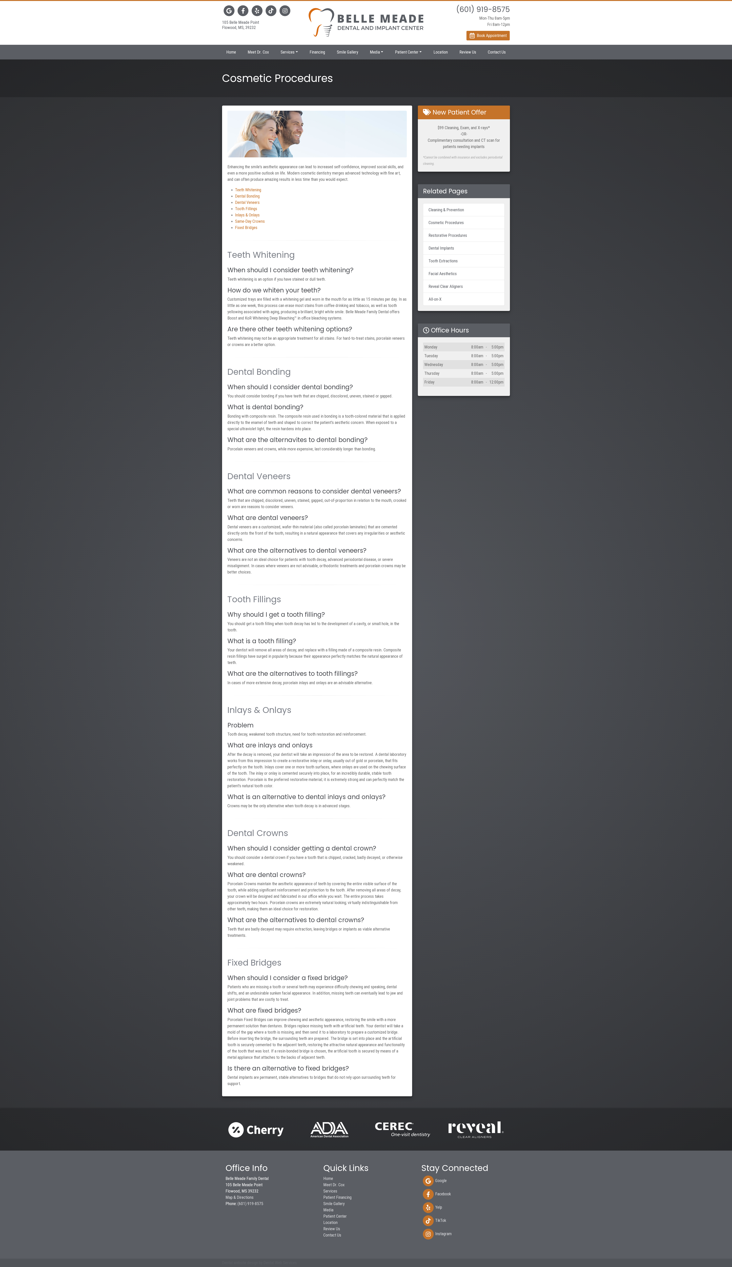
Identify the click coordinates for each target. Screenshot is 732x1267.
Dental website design (240, 1262)
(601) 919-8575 (250, 1203)
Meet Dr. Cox (258, 52)
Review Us (467, 52)
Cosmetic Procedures (446, 222)
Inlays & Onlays (247, 215)
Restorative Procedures (448, 235)
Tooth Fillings (246, 208)
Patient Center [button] (406, 52)
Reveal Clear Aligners (446, 286)
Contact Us (497, 52)
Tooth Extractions (443, 261)
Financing (317, 52)
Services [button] (288, 52)
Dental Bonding (247, 196)
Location (440, 52)
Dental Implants (441, 248)
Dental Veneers (247, 202)
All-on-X (435, 299)
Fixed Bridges (246, 227)
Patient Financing (337, 1197)
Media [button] (375, 52)
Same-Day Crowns (250, 221)
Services (330, 1191)
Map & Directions (240, 1197)
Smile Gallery (347, 52)
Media (328, 1210)
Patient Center (335, 1216)
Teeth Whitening (248, 189)
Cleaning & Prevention (446, 209)
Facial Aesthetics (443, 273)
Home (231, 52)
